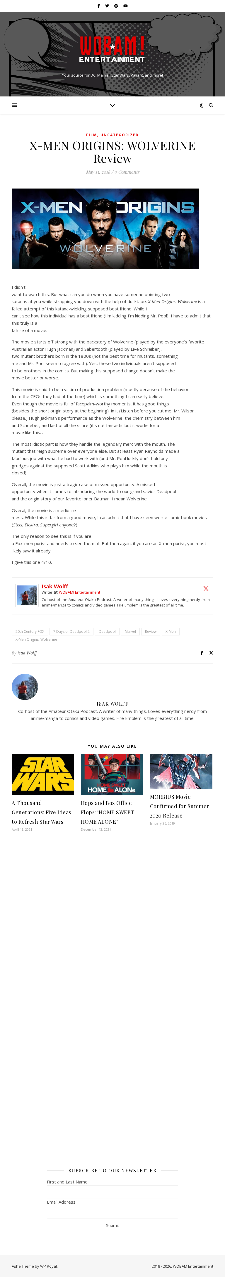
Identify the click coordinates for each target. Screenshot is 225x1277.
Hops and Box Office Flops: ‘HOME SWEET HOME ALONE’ (107, 812)
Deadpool (107, 631)
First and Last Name (67, 1182)
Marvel (130, 631)
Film (91, 134)
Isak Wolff (55, 586)
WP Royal (48, 1266)
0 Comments (126, 172)
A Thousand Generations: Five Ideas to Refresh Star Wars (41, 812)
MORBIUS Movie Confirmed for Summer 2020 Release (179, 806)
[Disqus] (112, 925)
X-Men (171, 631)
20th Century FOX (30, 631)
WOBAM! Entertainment (79, 592)
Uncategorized (119, 134)
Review (150, 631)
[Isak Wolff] (28, 595)
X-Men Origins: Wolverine (36, 639)
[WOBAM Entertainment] (112, 49)
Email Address (61, 1202)
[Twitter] (205, 588)
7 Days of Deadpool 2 (71, 631)
